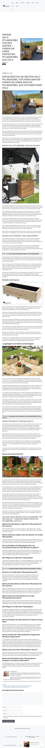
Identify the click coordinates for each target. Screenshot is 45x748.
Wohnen (17, 6)
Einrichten (22, 2)
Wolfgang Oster (5, 62)
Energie (28, 2)
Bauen (17, 2)
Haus (37, 2)
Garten (33, 2)
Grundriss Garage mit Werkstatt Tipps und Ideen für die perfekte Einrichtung (17, 686)
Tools (12, 6)
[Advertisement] (22, 20)
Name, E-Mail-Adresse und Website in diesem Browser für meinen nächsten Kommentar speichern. (22, 717)
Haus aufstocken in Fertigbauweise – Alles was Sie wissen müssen (15, 687)
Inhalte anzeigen (9, 73)
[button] (11, 9)
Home (12, 2)
